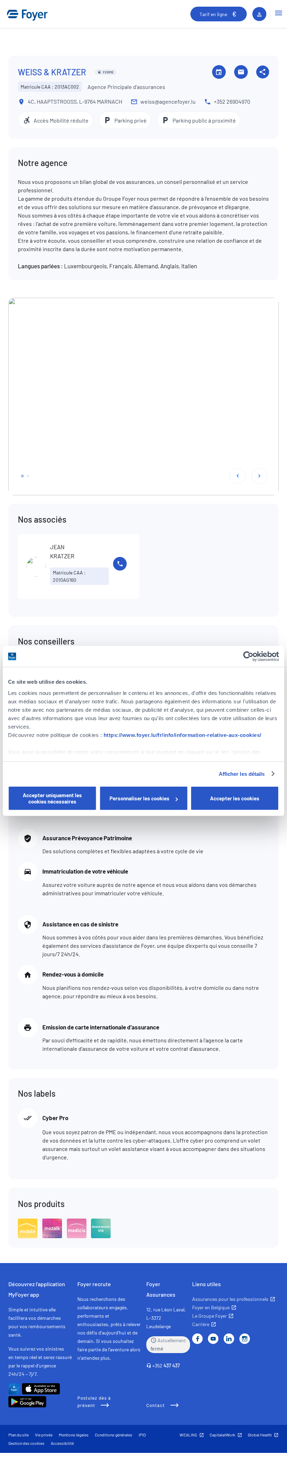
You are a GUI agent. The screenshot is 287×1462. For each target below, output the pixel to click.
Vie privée (43, 1434)
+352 (166, 1365)
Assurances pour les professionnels (230, 1299)
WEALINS (188, 1434)
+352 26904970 (232, 101)
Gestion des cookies (26, 1443)
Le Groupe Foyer (209, 1316)
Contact (155, 1405)
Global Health (260, 1434)
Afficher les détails (242, 774)
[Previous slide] (238, 476)
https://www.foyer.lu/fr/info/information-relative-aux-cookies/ (182, 735)
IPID (142, 1434)
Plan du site (18, 1434)
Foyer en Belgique (211, 1307)
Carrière (200, 1324)
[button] (22, 476)
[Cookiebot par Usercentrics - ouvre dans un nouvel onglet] (248, 656)
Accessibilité (62, 1443)
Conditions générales (113, 1434)
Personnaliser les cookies (139, 798)
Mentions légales (74, 1434)
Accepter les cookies (234, 798)
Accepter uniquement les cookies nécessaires (52, 798)
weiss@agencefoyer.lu (168, 101)
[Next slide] (259, 476)
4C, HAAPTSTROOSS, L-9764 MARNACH (75, 101)
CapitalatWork (222, 1434)
